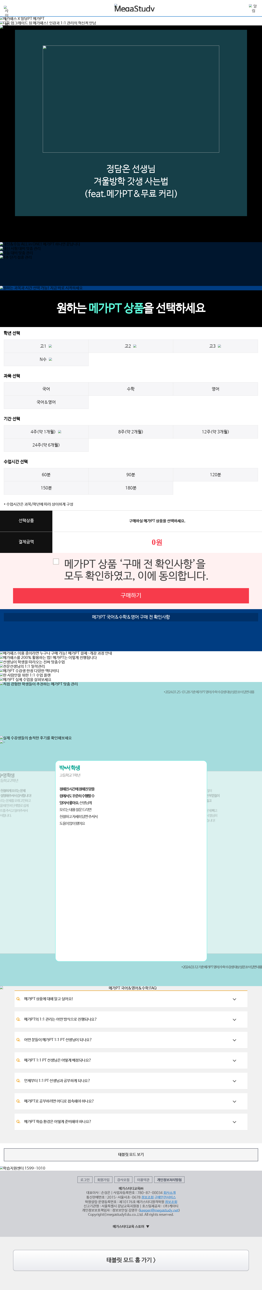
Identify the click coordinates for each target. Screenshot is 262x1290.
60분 (46, 474)
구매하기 (131, 595)
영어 (215, 389)
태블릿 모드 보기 (131, 1154)
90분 (130, 474)
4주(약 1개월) (44, 432)
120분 (215, 474)
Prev (27, 99)
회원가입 (103, 1180)
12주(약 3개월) (215, 432)
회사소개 (169, 1193)
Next (235, 99)
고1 (44, 346)
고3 (213, 346)
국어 (46, 389)
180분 (131, 488)
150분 (46, 488)
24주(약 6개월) (46, 445)
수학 (131, 389)
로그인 (85, 1180)
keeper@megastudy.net (159, 1210)
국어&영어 (46, 402)
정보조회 (147, 1197)
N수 (44, 359)
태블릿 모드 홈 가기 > (131, 1260)
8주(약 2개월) (130, 432)
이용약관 (143, 1180)
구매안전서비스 (165, 1197)
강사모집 (123, 1180)
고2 (129, 346)
